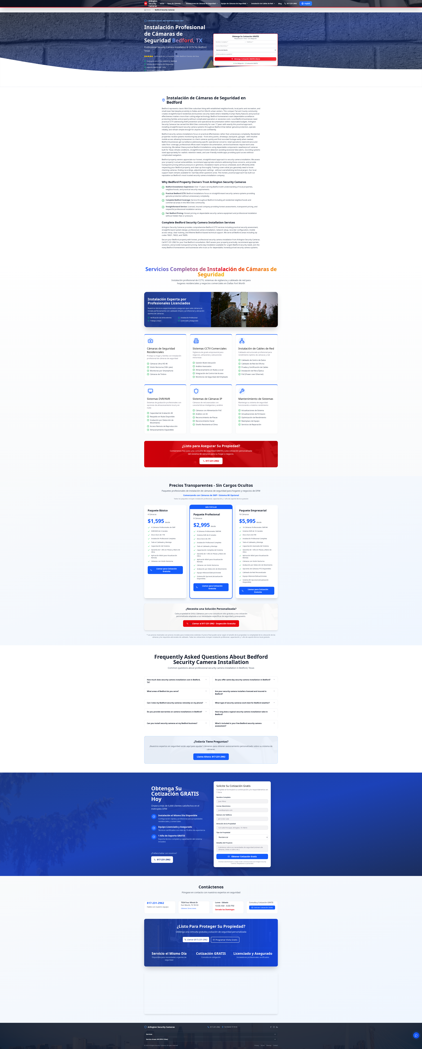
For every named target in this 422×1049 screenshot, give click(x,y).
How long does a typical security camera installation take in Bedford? (241, 713)
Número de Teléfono (224, 815)
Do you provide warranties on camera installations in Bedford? (174, 712)
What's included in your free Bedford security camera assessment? (238, 724)
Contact (275, 1045)
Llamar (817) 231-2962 (197, 939)
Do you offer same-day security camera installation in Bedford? (242, 680)
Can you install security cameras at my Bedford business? (172, 723)
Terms (263, 1045)
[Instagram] (274, 1027)
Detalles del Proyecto (224, 843)
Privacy (257, 1045)
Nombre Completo (223, 797)
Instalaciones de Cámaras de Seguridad (201, 3)
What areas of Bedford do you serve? (163, 691)
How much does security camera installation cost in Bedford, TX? (173, 681)
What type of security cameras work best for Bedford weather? (242, 703)
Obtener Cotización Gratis (244, 856)
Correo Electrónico (223, 806)
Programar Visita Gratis (226, 939)
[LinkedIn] (277, 1027)
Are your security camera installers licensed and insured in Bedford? (240, 692)
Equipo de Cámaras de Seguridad (233, 3)
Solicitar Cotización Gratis (263, 907)
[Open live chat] (416, 1035)
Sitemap (268, 1045)
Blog (280, 4)
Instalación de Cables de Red (262, 3)
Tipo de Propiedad (223, 832)
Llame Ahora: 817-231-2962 (178, 77)
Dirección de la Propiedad (226, 824)
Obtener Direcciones (188, 908)
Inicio (162, 4)
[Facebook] (271, 1027)
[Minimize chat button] (413, 1032)
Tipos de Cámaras (174, 3)
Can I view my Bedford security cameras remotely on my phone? (175, 703)
